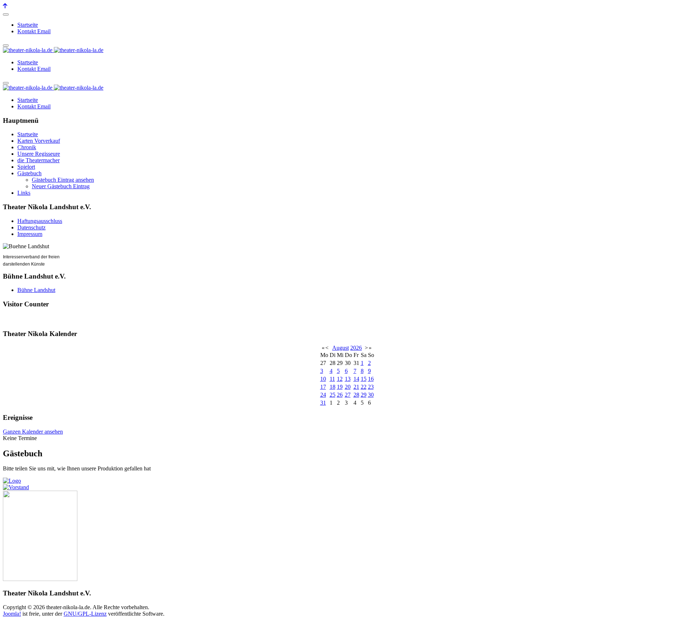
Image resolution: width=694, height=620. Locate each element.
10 (323, 379)
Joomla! (12, 614)
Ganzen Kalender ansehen (33, 432)
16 (371, 379)
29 (364, 395)
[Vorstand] (16, 487)
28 (356, 395)
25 (332, 395)
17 (323, 387)
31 (323, 403)
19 (340, 387)
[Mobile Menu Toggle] (6, 14)
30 (371, 395)
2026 (356, 348)
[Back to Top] (5, 6)
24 (323, 395)
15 (364, 379)
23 (371, 387)
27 (348, 395)
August (340, 348)
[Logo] (12, 481)
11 (332, 379)
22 (364, 387)
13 (348, 379)
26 (340, 395)
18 (332, 387)
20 (348, 387)
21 (356, 387)
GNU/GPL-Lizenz (85, 614)
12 (340, 379)
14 (356, 379)
